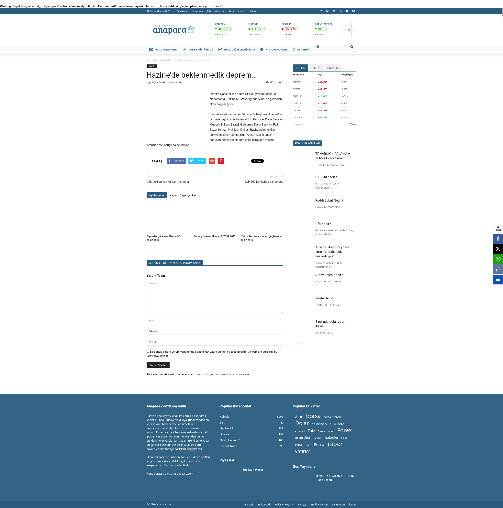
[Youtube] (353, 12)
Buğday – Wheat (252, 469)
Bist (222, 422)
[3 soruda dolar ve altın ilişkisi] (302, 329)
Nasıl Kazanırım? (166, 49)
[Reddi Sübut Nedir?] (302, 208)
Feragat (302, 504)
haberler (331, 437)
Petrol (319, 444)
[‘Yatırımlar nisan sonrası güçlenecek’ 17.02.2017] (261, 218)
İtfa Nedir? (323, 224)
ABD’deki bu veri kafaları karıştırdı (168, 181)
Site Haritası (338, 504)
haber (317, 437)
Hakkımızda (197, 10)
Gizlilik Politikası (237, 10)
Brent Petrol (324, 24)
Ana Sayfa (182, 10)
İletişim (253, 10)
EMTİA (316, 67)
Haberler (152, 66)
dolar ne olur (321, 424)
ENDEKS (332, 67)
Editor (162, 82)
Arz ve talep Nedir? (329, 275)
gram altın (302, 438)
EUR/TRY (287, 24)
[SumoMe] (498, 279)
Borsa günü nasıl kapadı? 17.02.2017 (214, 236)
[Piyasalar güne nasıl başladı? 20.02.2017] (168, 218)
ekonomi (300, 431)
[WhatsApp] (498, 259)
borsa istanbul (332, 417)
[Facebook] (321, 12)
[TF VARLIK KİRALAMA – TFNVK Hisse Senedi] (302, 161)
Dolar (302, 423)
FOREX (300, 67)
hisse (344, 437)
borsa (313, 416)
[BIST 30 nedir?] (302, 184)
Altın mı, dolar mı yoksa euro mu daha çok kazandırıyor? (332, 251)
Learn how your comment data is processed (223, 374)
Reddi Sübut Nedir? (329, 200)
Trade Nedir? (324, 298)
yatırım (302, 451)
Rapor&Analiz (228, 446)
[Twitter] (347, 12)
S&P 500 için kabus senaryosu (263, 181)
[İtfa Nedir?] (302, 231)
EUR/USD (253, 24)
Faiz (311, 431)
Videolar (225, 434)
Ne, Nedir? (303, 49)
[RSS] (340, 12)
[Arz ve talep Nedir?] (302, 282)
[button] (351, 49)
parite (308, 445)
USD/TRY (220, 24)
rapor (335, 444)
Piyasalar (227, 460)
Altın (299, 416)
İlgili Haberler (157, 195)
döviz (339, 423)
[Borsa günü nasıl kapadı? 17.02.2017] (215, 218)
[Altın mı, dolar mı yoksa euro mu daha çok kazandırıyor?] (302, 255)
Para (298, 445)
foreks (331, 431)
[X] (498, 249)
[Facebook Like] (498, 269)
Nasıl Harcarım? (276, 49)
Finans (321, 431)
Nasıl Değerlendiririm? (239, 49)
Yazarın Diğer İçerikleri (183, 195)
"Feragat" (299, 124)
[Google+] (327, 12)
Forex (353, 124)
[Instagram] (334, 12)
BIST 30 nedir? (326, 177)
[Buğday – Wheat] (229, 474)
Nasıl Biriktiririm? (200, 49)
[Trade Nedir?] (302, 306)
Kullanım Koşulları (216, 10)
